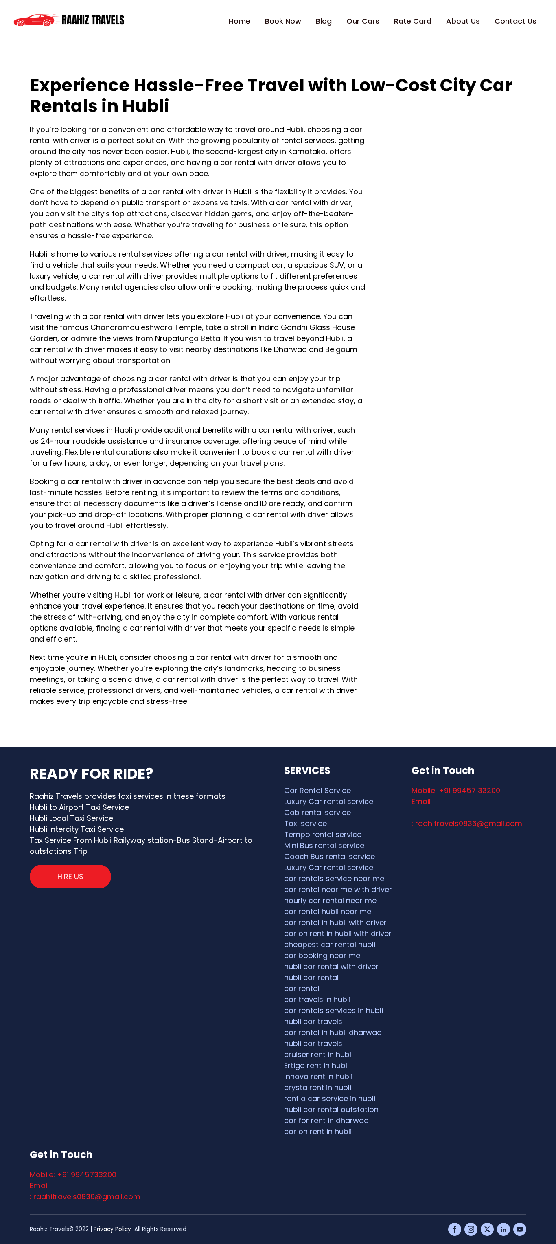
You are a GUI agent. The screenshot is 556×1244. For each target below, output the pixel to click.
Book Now (283, 21)
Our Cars (362, 21)
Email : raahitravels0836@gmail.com (85, 1191)
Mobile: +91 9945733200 (73, 1174)
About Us (463, 21)
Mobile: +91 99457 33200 (456, 790)
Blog (324, 21)
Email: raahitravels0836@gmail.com (467, 812)
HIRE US (70, 876)
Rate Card (412, 21)
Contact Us (515, 21)
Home (239, 21)
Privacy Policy (112, 1229)
